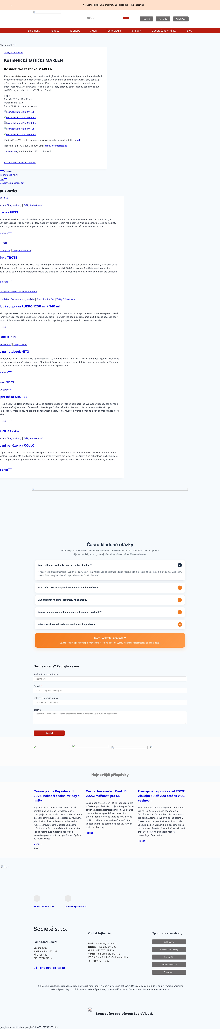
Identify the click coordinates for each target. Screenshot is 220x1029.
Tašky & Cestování (13, 52)
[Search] (126, 18)
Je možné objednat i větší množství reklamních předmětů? (109, 612)
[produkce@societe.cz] (68, 898)
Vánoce (54, 30)
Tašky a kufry (20, 344)
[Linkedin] (183, 901)
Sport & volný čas (45, 299)
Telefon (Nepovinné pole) (46, 698)
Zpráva (37, 710)
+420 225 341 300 (44, 906)
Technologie (113, 30)
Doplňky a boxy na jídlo (23, 299)
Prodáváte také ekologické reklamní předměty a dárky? (109, 587)
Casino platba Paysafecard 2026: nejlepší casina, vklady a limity (57, 795)
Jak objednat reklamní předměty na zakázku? (109, 599)
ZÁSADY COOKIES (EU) (49, 968)
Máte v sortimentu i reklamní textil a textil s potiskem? (109, 624)
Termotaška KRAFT (10, 173)
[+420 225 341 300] (37, 898)
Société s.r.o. (10, 151)
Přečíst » (38, 844)
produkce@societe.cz (56, 145)
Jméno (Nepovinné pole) (46, 674)
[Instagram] (166, 901)
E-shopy (75, 30)
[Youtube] (174, 901)
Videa (93, 30)
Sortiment (34, 30)
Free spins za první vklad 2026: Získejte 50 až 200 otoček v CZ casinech (161, 795)
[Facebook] (158, 901)
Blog (189, 30)
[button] (34, 30)
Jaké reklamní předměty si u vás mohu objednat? (109, 565)
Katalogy (135, 30)
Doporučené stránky (164, 30)
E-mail (37, 686)
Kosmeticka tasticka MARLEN (20, 162)
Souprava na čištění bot (12, 181)
